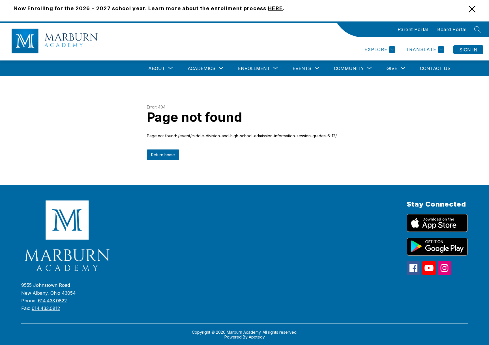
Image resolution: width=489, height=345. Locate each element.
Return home (163, 154)
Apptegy (257, 337)
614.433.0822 (52, 300)
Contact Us (435, 68)
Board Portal (451, 29)
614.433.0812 (46, 308)
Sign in (468, 50)
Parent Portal (413, 29)
